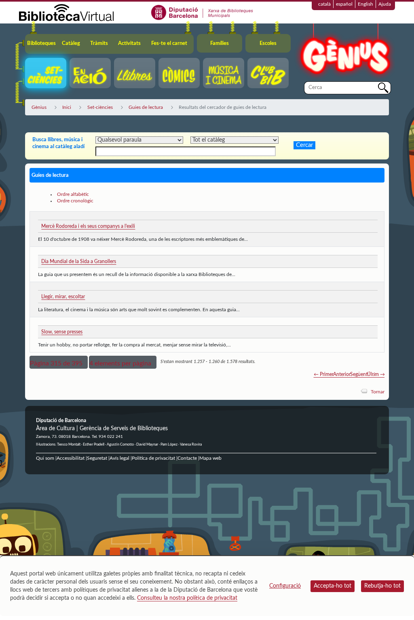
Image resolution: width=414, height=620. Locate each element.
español (344, 4)
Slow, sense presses (61, 331)
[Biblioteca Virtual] (66, 12)
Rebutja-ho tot (382, 586)
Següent (359, 374)
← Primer (324, 374)
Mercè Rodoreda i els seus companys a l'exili (88, 226)
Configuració (285, 586)
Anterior (342, 374)
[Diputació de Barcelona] (202, 12)
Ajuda (384, 4)
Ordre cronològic (75, 200)
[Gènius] (344, 52)
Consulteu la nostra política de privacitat (187, 598)
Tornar (377, 391)
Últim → (376, 374)
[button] (59, 362)
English (365, 4)
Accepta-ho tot (332, 586)
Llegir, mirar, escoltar (63, 296)
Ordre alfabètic (73, 194)
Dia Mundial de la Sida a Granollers (78, 261)
